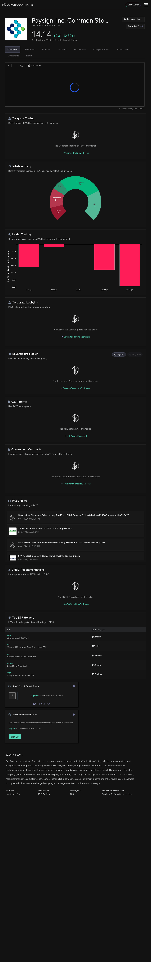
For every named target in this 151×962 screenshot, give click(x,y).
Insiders (62, 49)
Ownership (13, 55)
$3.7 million (97, 674)
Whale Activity (22, 166)
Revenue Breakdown (25, 353)
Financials (30, 49)
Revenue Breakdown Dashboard (76, 388)
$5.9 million (97, 655)
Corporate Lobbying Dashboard (76, 337)
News (29, 55)
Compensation (101, 49)
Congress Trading (23, 118)
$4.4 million (97, 665)
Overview (13, 49)
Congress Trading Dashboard (76, 153)
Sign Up (34, 695)
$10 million (96, 646)
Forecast (46, 49)
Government (123, 49)
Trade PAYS (133, 26)
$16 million (96, 637)
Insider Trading (21, 234)
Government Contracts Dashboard (76, 484)
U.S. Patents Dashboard (76, 436)
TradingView (138, 109)
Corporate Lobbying (25, 302)
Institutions (80, 49)
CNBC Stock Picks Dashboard (76, 604)
